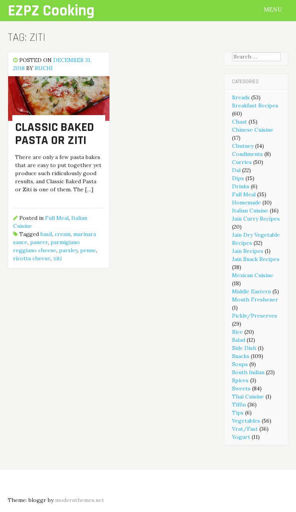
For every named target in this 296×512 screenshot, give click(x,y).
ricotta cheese (31, 258)
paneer (39, 242)
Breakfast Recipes (255, 105)
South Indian (248, 372)
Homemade (246, 202)
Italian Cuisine (250, 210)
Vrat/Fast (245, 428)
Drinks (240, 186)
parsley (68, 250)
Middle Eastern (251, 291)
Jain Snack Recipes (255, 259)
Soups (240, 364)
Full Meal (57, 217)
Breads (241, 97)
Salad (238, 339)
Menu (273, 9)
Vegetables (246, 420)
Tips (238, 412)
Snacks (240, 356)
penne (88, 250)
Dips (238, 178)
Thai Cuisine (248, 396)
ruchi (44, 68)
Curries (242, 162)
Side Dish (244, 348)
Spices (240, 380)
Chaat (239, 121)
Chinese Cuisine (252, 129)
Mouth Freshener (255, 299)
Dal (236, 170)
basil (46, 234)
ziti (57, 258)
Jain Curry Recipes (256, 218)
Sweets (241, 388)
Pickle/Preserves (254, 315)
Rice (237, 331)
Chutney (243, 145)
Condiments (247, 154)
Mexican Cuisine (252, 275)
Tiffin (239, 404)
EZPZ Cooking (51, 11)
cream (63, 234)
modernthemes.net (79, 500)
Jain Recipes (247, 251)
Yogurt (241, 436)
